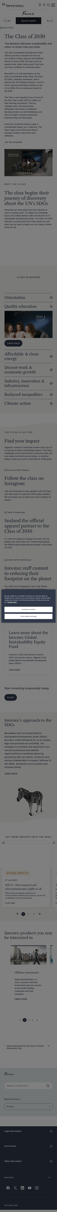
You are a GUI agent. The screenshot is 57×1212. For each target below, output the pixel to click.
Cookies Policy (12, 602)
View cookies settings (28, 616)
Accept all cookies (28, 609)
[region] (28, 606)
